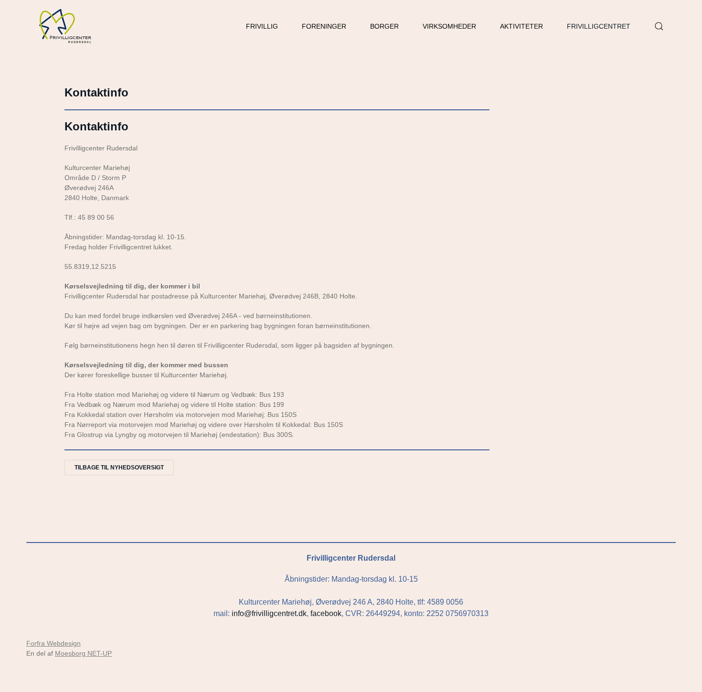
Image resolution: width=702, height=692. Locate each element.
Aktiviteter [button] (521, 26)
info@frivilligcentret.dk (269, 613)
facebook (325, 613)
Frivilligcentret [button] (598, 26)
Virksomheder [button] (449, 26)
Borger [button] (384, 26)
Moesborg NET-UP (83, 653)
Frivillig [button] (262, 26)
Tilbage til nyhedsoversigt (119, 467)
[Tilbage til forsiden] (65, 26)
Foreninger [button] (324, 26)
